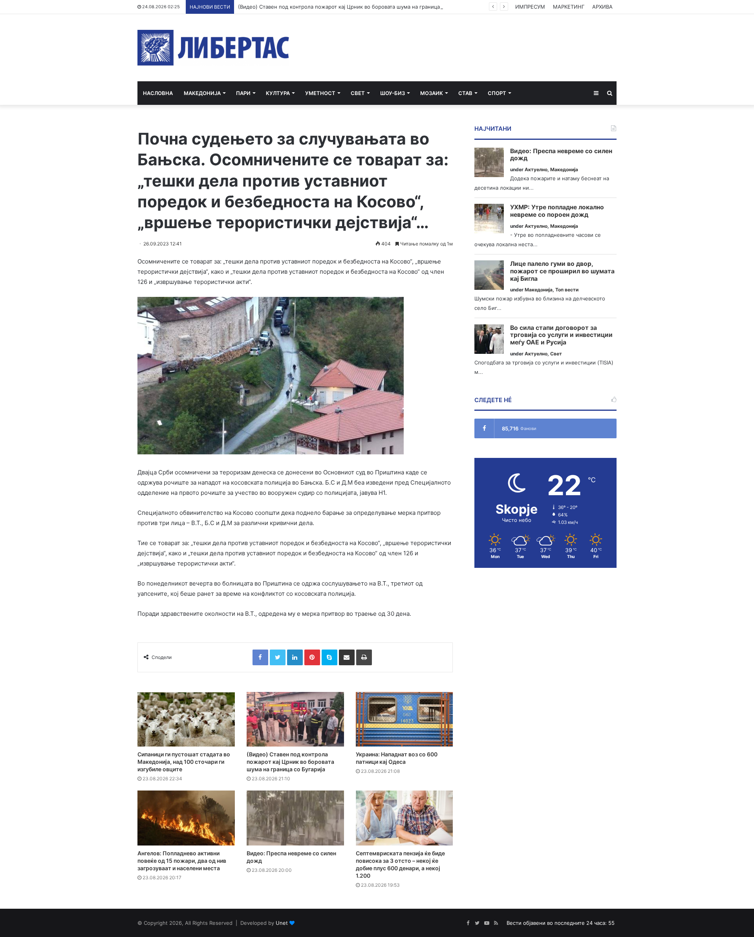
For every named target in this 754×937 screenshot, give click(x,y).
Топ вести (566, 290)
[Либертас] (213, 48)
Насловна (158, 93)
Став (465, 93)
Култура (278, 93)
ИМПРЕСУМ (530, 7)
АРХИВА (602, 7)
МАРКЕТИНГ (568, 7)
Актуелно (536, 169)
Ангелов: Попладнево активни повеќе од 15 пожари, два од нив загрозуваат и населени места (181, 860)
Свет (358, 93)
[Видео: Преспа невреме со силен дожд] (295, 818)
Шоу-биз (392, 93)
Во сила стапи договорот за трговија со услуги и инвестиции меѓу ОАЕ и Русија (561, 335)
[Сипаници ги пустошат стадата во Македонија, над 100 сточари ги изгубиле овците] (186, 719)
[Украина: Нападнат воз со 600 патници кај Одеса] (404, 719)
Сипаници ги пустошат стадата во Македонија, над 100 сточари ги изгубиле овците (183, 761)
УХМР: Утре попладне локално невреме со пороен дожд (557, 211)
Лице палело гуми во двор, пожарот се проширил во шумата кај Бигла (562, 271)
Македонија (202, 93)
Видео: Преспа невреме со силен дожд (561, 155)
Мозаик (431, 93)
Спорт (497, 93)
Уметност (320, 93)
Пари (243, 93)
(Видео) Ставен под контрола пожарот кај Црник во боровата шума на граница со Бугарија (354, 7)
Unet (282, 923)
